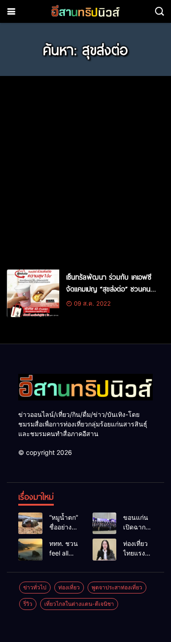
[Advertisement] (85, 168)
